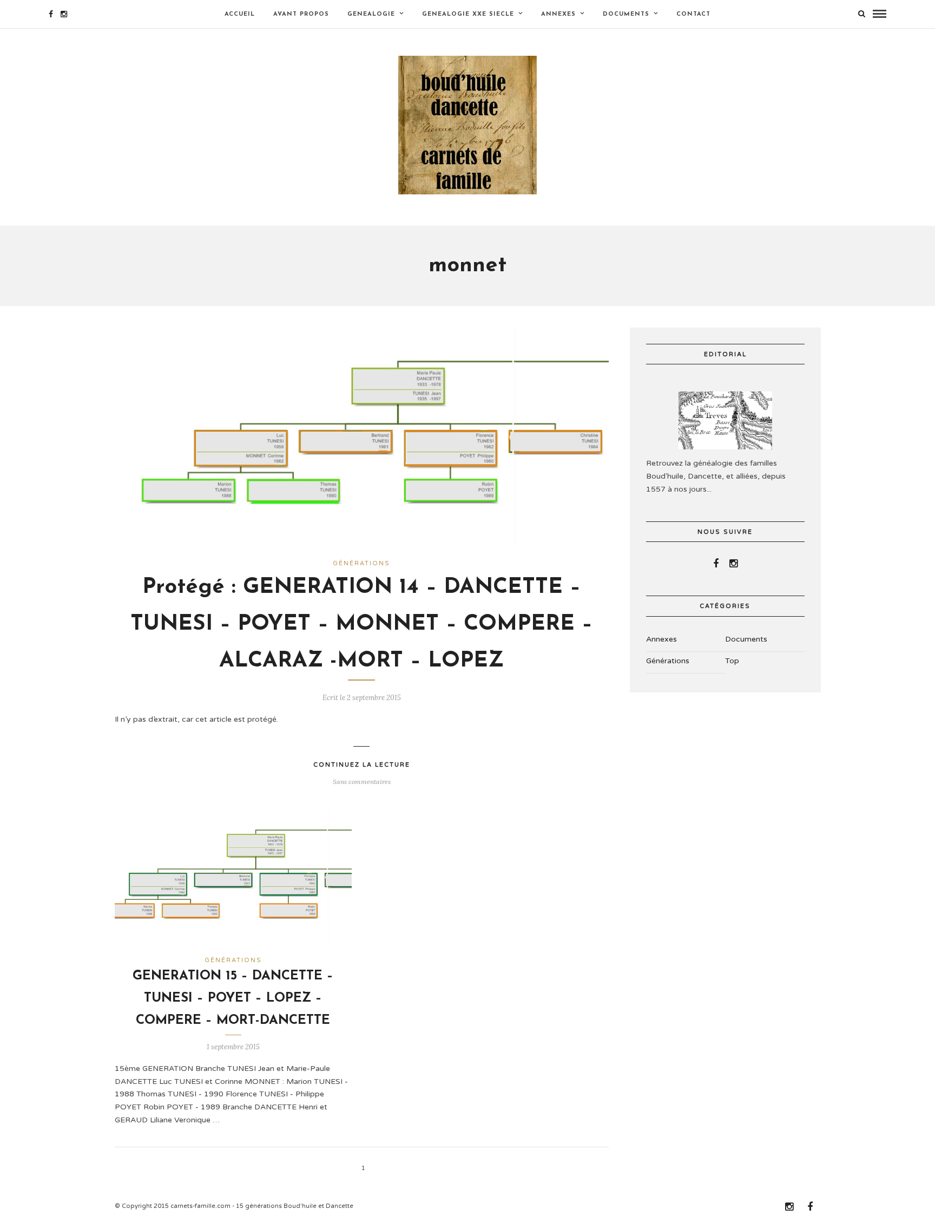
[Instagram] (64, 14)
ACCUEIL (240, 14)
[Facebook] (716, 563)
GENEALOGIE (371, 14)
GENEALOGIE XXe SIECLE (468, 14)
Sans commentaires (362, 781)
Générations (361, 563)
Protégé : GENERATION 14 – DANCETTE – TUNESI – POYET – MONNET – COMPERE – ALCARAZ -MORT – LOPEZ (361, 624)
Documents (626, 14)
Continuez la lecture (361, 764)
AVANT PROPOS (301, 14)
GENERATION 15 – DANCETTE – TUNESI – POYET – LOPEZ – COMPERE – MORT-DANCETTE (233, 998)
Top (732, 660)
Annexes (558, 14)
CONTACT (693, 14)
